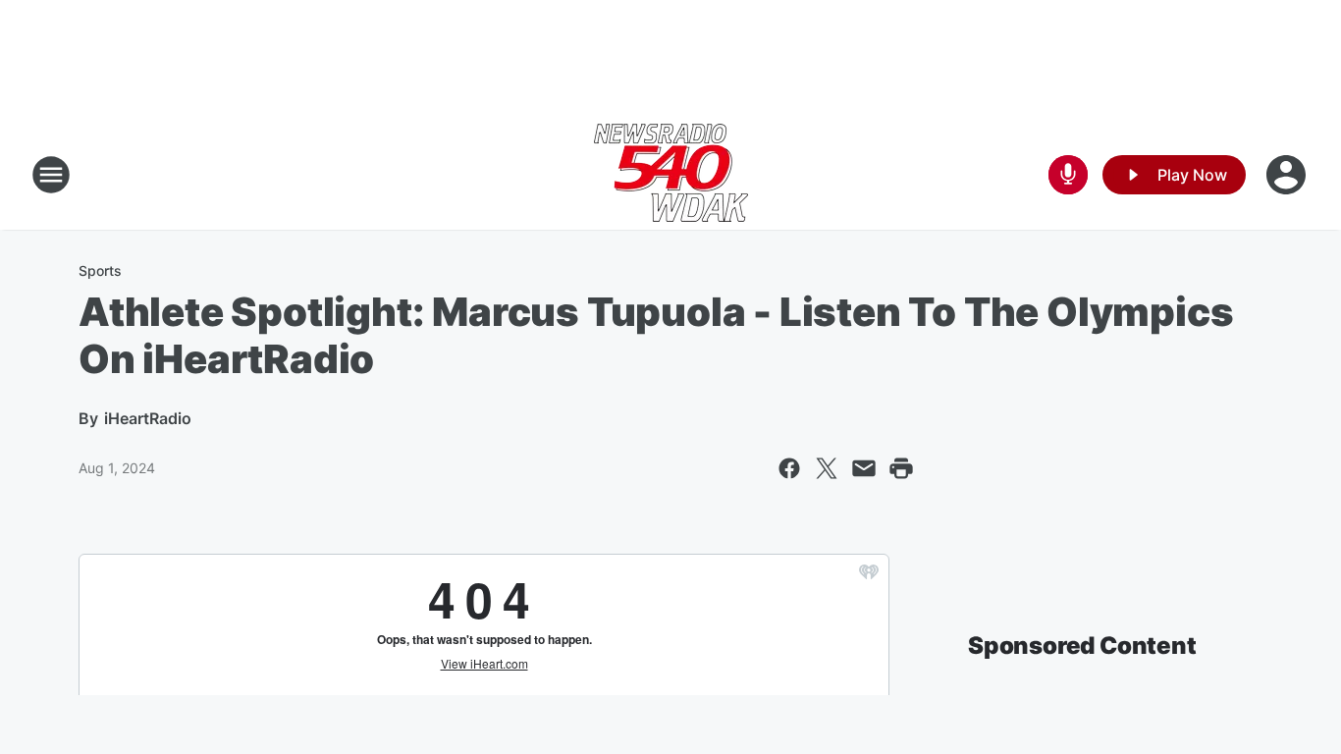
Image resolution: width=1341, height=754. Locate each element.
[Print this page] (901, 468)
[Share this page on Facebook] (789, 468)
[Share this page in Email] (864, 468)
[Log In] (1288, 174)
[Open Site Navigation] (51, 174)
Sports (100, 270)
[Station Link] (671, 175)
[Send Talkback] (1068, 174)
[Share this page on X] (826, 468)
